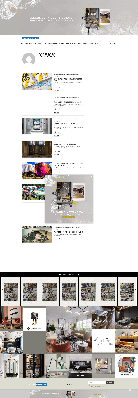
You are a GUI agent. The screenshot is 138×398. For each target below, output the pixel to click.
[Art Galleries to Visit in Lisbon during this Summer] (37, 234)
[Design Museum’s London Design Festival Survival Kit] (55, 109)
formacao (47, 55)
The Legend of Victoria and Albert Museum (65, 144)
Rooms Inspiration (83, 43)
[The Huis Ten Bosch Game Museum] (37, 213)
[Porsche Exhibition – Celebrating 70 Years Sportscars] (37, 126)
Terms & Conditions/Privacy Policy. (97, 386)
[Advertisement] (69, 258)
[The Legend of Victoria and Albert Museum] (37, 149)
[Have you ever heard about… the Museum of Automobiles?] (37, 192)
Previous (3, 289)
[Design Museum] (30, 38)
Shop (96, 43)
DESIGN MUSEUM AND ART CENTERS (33, 43)
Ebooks (92, 43)
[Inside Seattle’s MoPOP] (37, 170)
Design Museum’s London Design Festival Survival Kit (68, 102)
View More (56, 90)
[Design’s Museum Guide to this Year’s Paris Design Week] (37, 81)
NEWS (22, 43)
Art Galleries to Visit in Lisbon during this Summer (68, 232)
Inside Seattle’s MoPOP (60, 166)
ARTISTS (44, 43)
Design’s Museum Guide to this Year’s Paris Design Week (68, 79)
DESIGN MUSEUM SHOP (71, 43)
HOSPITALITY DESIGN (52, 43)
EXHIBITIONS (62, 43)
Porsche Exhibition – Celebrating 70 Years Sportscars (65, 124)
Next (134, 289)
